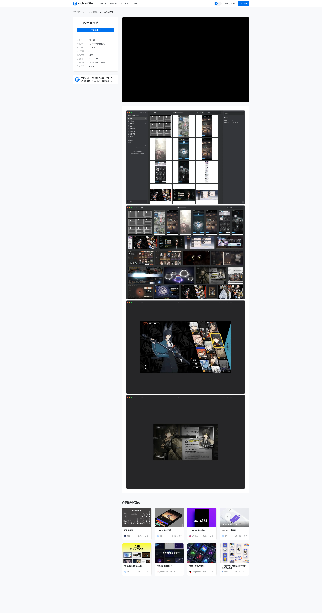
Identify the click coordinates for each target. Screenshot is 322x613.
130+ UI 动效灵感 (229, 530)
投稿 (245, 3)
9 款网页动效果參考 (164, 566)
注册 (233, 3)
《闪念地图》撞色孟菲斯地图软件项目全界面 (234, 567)
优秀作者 (135, 3)
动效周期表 (128, 530)
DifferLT (91, 40)
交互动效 (94, 12)
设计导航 (124, 3)
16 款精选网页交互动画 (133, 566)
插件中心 (113, 3)
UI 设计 (85, 12)
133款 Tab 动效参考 (197, 530)
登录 (226, 3)
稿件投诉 (104, 62)
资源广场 (102, 3)
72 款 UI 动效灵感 (164, 530)
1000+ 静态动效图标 (197, 566)
